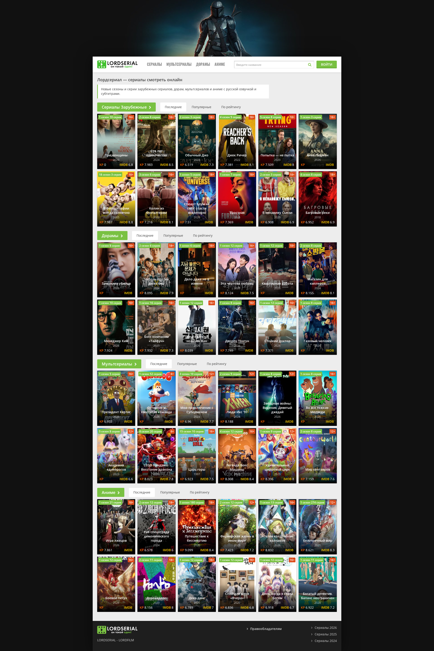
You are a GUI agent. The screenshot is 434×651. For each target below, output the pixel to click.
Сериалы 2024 (326, 641)
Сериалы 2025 (326, 634)
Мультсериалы (178, 64)
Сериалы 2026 (326, 627)
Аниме (220, 64)
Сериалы (154, 64)
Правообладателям (266, 629)
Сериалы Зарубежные (124, 107)
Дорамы (203, 64)
